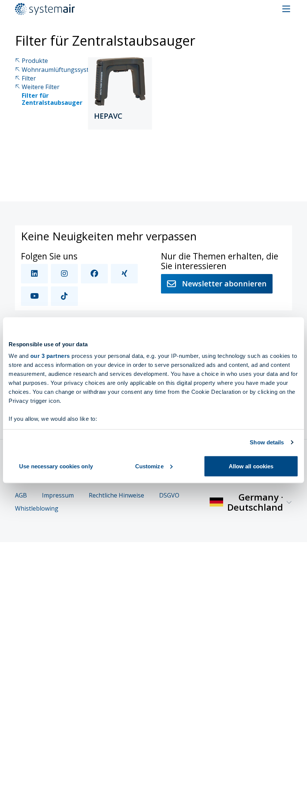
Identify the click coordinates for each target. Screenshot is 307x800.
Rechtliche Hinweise (116, 495)
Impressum (58, 495)
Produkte (35, 60)
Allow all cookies (251, 466)
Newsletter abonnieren (224, 284)
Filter (29, 78)
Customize (149, 466)
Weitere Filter (41, 87)
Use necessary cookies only (56, 466)
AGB (21, 495)
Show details (267, 442)
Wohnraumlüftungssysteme (61, 69)
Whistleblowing (36, 508)
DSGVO (169, 495)
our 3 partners (50, 356)
